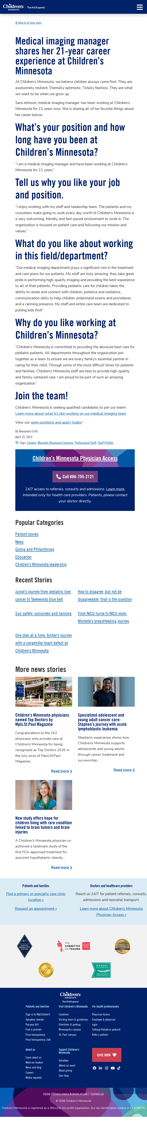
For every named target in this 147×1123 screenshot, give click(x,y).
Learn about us (33, 1057)
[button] (139, 7)
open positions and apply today (56, 422)
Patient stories (26, 534)
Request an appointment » (36, 908)
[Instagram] (106, 1068)
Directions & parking (70, 1024)
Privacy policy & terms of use (70, 1094)
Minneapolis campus (70, 1029)
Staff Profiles (106, 443)
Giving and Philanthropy (34, 549)
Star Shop (64, 1075)
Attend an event (67, 1065)
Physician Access (101, 1014)
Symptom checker (35, 1019)
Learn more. (115, 489)
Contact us (97, 1094)
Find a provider (34, 1029)
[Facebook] (94, 1068)
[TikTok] (119, 1068)
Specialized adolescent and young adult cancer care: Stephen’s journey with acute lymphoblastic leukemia (102, 722)
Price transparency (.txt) (38, 1039)
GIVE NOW (104, 1055)
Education (23, 557)
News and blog (33, 1067)
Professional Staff (85, 443)
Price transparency (35, 1034)
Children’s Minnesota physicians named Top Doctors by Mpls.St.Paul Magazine (42, 719)
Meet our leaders (34, 1062)
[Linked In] (100, 1068)
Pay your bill (32, 1024)
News (19, 541)
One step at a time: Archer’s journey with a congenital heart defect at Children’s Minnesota (43, 643)
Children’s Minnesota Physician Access (75, 458)
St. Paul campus (67, 1034)
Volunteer (64, 1060)
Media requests (34, 1077)
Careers (31, 443)
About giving (65, 1070)
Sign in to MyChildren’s (38, 1014)
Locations (64, 1014)
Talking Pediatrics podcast (106, 1029)
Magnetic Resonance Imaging (55, 443)
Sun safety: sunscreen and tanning (43, 613)
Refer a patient (100, 1034)
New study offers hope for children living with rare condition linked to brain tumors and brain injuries (43, 825)
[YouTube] (112, 1068)
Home (46, 1094)
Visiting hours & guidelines (73, 1019)
